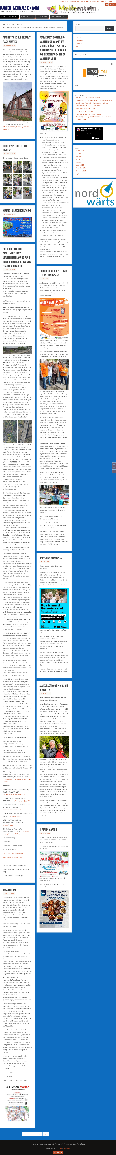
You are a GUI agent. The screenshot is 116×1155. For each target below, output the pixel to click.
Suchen (77, 25)
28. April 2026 (45, 693)
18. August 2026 (9, 269)
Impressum (79, 43)
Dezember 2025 (81, 168)
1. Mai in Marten (48, 829)
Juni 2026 (79, 153)
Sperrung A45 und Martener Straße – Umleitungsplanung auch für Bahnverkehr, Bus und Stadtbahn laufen (17, 257)
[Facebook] (114, 471)
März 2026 (79, 162)
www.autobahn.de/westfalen (12, 857)
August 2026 (80, 150)
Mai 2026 (79, 156)
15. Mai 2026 (45, 562)
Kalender (79, 40)
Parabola (59, 1148)
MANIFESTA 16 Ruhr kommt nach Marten (89, 98)
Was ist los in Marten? (68, 1)
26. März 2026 (9, 893)
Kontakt (79, 37)
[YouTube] (114, 464)
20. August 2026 (9, 45)
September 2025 (81, 174)
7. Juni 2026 (44, 279)
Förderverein (94, 1)
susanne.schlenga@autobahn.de (14, 853)
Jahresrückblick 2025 (108, 1)
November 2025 (81, 171)
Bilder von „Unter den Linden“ (86, 108)
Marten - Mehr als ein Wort (19, 8)
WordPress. (66, 1148)
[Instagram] (114, 467)
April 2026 (79, 159)
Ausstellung (9, 890)
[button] (77, 72)
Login (77, 46)
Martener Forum (83, 1)
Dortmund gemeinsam (51, 558)
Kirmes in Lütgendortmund (17, 210)
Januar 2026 (80, 165)
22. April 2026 (45, 833)
